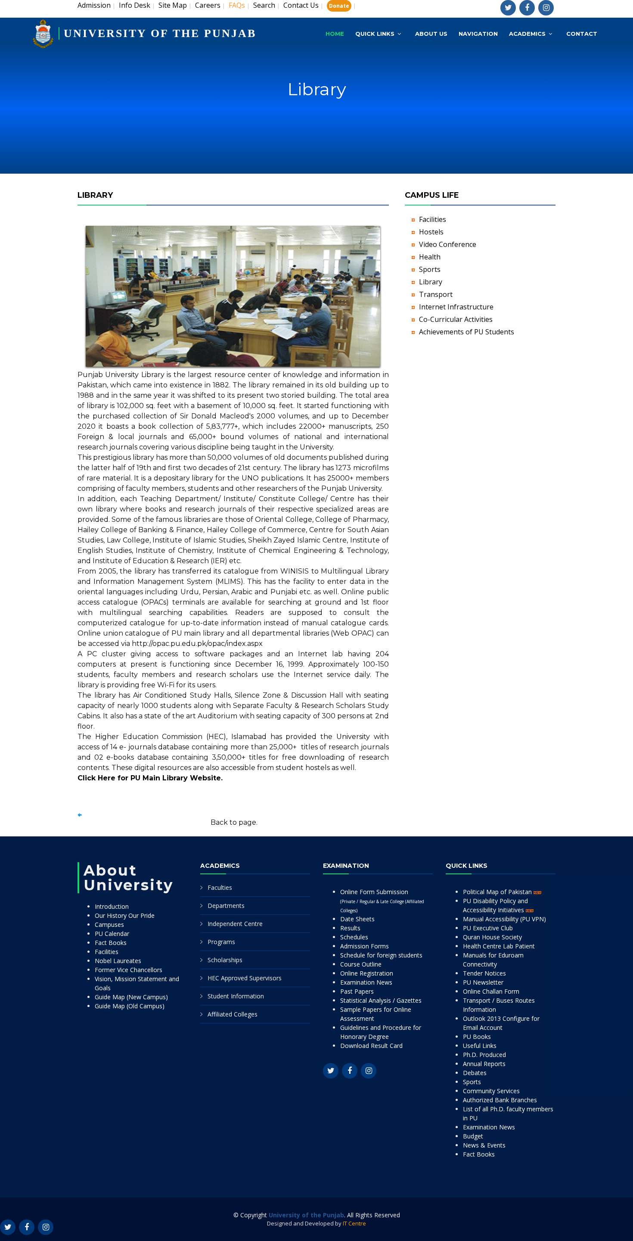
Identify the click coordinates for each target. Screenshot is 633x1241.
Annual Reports (484, 1064)
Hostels (431, 232)
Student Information (236, 996)
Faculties (220, 887)
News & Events (484, 1145)
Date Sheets (357, 919)
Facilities (432, 219)
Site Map (172, 5)
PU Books (477, 1036)
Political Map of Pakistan (498, 892)
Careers (207, 5)
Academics (527, 33)
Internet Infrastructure (456, 307)
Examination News (366, 982)
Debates (475, 1073)
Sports (430, 269)
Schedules (354, 937)
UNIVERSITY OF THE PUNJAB (160, 33)
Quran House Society (492, 937)
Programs (221, 942)
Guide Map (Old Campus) (129, 1006)
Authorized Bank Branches (500, 1100)
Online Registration (366, 973)
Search (264, 5)
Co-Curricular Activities (456, 319)
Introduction (112, 906)
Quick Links (374, 33)
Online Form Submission (382, 901)
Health (430, 257)
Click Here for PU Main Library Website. (150, 778)
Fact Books (111, 943)
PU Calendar (112, 933)
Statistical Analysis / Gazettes (381, 1000)
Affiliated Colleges (233, 1014)
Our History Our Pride (125, 915)
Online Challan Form (491, 991)
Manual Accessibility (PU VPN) (504, 919)
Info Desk (134, 5)
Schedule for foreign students (381, 955)
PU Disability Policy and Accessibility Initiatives (495, 905)
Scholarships (225, 960)
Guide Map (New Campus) (131, 997)
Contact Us (301, 5)
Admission (94, 5)
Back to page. (234, 822)
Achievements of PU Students (466, 332)
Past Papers (357, 991)
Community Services (491, 1091)
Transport (436, 294)
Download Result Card (371, 1045)
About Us (431, 33)
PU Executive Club (488, 928)
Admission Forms (364, 946)
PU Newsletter (483, 982)
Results (350, 928)
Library (430, 282)
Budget (473, 1136)
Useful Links (479, 1045)
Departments (226, 905)
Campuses (109, 924)
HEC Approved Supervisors (245, 978)
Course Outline (361, 964)
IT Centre (354, 1223)
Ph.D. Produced (484, 1055)
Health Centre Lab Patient (499, 946)
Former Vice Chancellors (128, 970)
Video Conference (447, 244)
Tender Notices (484, 973)
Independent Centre (235, 924)
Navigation (478, 33)
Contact (581, 33)
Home (335, 33)
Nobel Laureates (118, 961)
